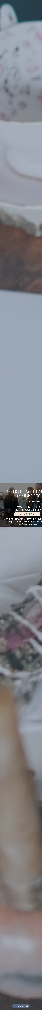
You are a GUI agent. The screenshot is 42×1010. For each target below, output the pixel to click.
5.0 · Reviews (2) (22, 1006)
